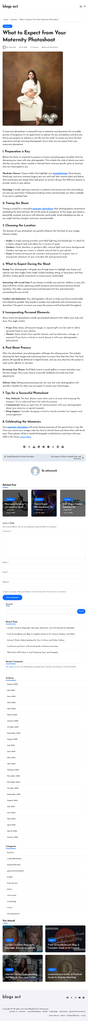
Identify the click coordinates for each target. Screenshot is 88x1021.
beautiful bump (60, 173)
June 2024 (11, 813)
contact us (13, 1011)
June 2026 (11, 696)
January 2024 (12, 837)
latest (9, 889)
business (7, 26)
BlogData (32, 1009)
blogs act (10, 6)
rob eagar (10, 667)
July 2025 (11, 745)
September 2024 (13, 794)
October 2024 (13, 788)
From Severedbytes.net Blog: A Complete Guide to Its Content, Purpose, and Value (41, 634)
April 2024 (11, 825)
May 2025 (11, 758)
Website (6, 582)
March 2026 (12, 715)
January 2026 (12, 721)
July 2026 (11, 690)
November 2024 (13, 782)
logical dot (68, 510)
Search (9, 604)
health (9, 877)
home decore (12, 883)
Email (5, 572)
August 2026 (12, 684)
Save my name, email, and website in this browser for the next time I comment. (35, 592)
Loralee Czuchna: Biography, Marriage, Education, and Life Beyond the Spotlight (40, 628)
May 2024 (11, 819)
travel (9, 907)
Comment (7, 531)
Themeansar (44, 1009)
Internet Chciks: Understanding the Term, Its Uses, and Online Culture (35, 640)
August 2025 (12, 739)
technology (11, 901)
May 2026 (11, 702)
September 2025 (13, 733)
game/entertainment (15, 871)
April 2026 (11, 709)
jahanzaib (51, 471)
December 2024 (13, 776)
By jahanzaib (11, 47)
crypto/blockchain (14, 859)
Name (6, 562)
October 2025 (13, 727)
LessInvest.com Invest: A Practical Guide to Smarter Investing (32, 646)
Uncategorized (13, 914)
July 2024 (11, 806)
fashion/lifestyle (13, 865)
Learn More (25, 437)
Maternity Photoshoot (50, 47)
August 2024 (12, 800)
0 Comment (34, 47)
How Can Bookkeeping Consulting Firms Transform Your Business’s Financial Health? (46, 667)
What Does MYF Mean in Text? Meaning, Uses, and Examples (32, 652)
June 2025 (11, 751)
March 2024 (12, 831)
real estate (11, 895)
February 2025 (13, 770)
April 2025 (11, 764)
